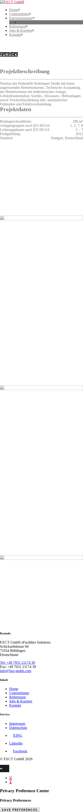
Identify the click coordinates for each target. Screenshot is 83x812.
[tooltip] (10, 778)
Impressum (17, 723)
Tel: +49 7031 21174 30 (17, 663)
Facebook (20, 751)
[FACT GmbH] (41, 2)
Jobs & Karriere (20, 30)
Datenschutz (18, 728)
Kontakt (15, 35)
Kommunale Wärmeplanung (39, 22)
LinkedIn (16, 743)
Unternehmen (19, 14)
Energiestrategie (21, 18)
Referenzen (17, 26)
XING (17, 735)
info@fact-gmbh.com (15, 671)
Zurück (9, 54)
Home (13, 10)
